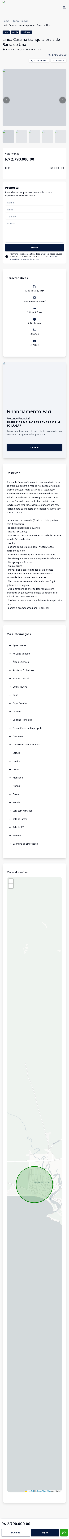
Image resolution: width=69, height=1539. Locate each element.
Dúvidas (15, 1532)
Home (6, 20)
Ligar (45, 1532)
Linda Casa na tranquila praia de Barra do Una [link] (26, 25)
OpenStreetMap (44, 1491)
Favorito (60, 60)
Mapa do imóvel (17, 872)
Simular (34, 447)
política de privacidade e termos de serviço (34, 257)
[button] (6, 100)
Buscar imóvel (20, 20)
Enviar (34, 247)
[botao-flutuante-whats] (64, 1532)
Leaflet (30, 1491)
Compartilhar (40, 60)
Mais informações (19, 634)
